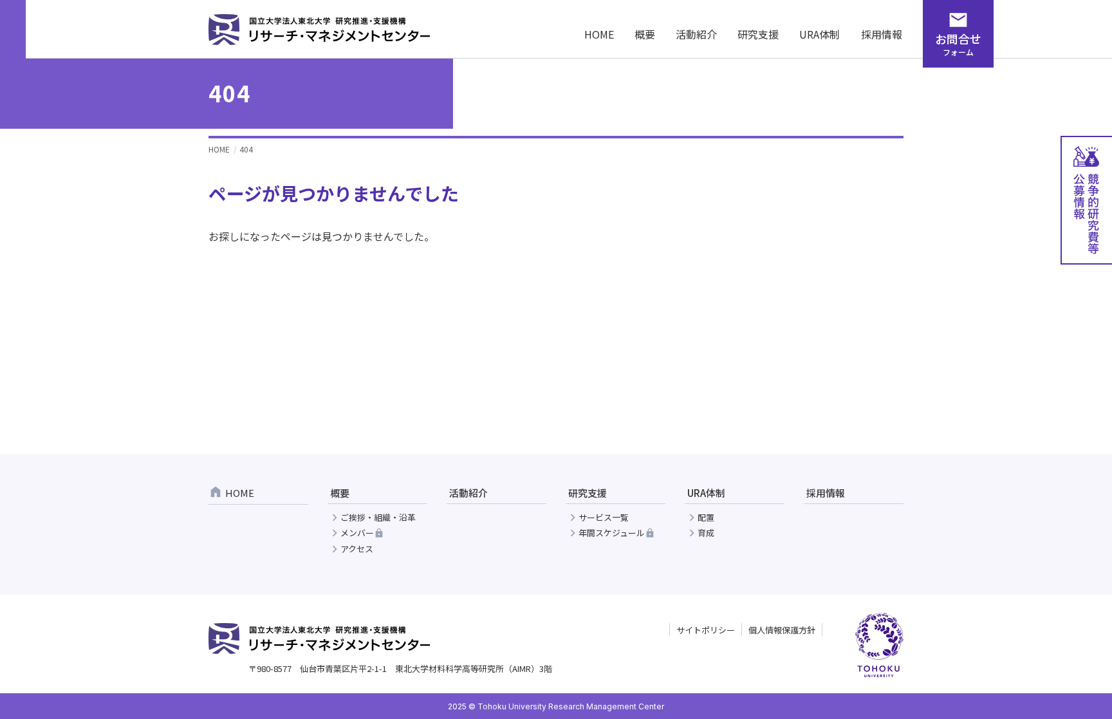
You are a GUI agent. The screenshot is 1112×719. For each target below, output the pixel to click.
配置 (706, 518)
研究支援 (758, 34)
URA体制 (819, 34)
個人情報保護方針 (781, 630)
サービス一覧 (604, 518)
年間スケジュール (612, 533)
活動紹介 (696, 34)
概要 (645, 34)
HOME (599, 34)
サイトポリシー (705, 630)
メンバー (357, 533)
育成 (706, 533)
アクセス (356, 549)
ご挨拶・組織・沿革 (378, 518)
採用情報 (881, 34)
